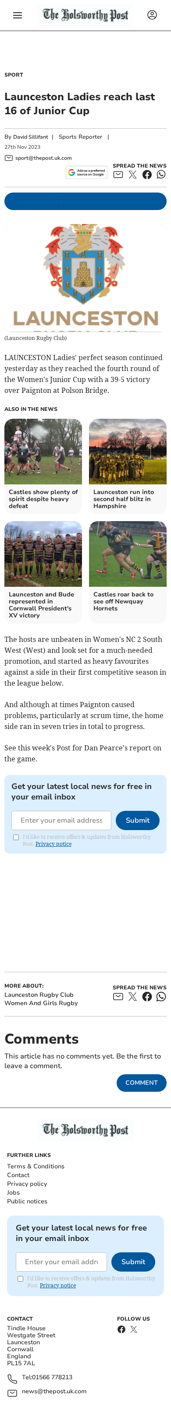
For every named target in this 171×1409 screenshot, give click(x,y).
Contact (18, 1175)
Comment (141, 1083)
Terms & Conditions (35, 1166)
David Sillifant (30, 136)
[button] (17, 15)
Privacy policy (27, 1184)
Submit (138, 820)
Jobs (13, 1192)
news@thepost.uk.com (54, 1391)
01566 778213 (52, 1377)
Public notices (27, 1201)
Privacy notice (53, 844)
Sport (13, 74)
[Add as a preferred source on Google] (86, 172)
